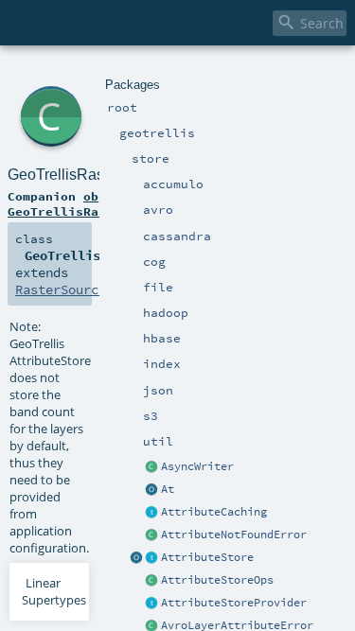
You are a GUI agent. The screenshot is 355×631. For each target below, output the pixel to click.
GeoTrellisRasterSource (88, 175)
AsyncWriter (197, 466)
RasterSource (60, 289)
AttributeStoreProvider (234, 602)
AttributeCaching (214, 511)
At (167, 489)
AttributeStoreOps (217, 580)
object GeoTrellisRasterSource (91, 203)
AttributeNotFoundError (234, 534)
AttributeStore (207, 557)
